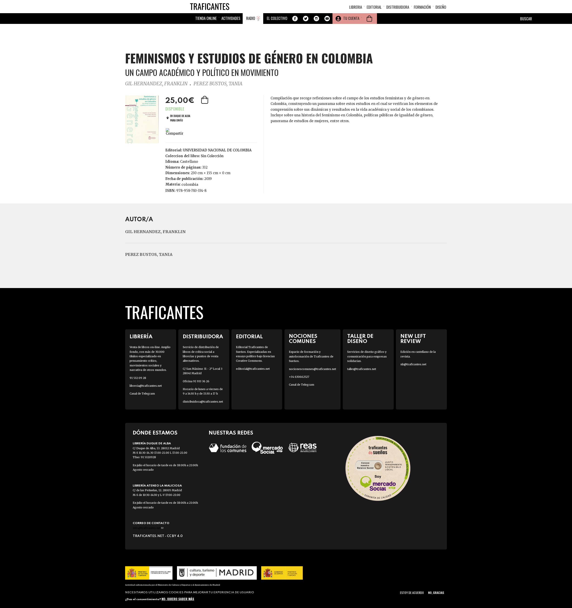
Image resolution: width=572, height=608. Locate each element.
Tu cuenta (351, 18)
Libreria (355, 7)
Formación (422, 7)
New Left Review (413, 339)
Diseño (440, 7)
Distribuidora (397, 7)
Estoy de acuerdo (412, 592)
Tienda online (206, 18)
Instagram (316, 18)
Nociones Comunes (303, 339)
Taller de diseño (360, 339)
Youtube (327, 18)
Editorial (374, 7)
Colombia (189, 184)
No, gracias (436, 592)
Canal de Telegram (142, 393)
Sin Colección (212, 156)
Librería (141, 336)
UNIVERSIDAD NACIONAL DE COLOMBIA (217, 150)
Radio (250, 18)
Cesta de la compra (369, 18)
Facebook (295, 18)
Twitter (305, 18)
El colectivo (277, 18)
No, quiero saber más (178, 598)
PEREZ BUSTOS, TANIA (217, 84)
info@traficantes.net (148, 528)
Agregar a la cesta (205, 100)
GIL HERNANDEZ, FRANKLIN (156, 84)
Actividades (230, 18)
